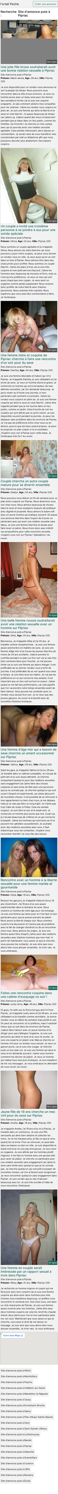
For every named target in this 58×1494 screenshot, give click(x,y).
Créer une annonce (45, 4)
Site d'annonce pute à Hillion (16, 1370)
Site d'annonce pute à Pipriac (16, 1446)
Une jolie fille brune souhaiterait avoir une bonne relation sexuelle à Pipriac (28, 68)
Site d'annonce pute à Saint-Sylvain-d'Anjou (24, 1428)
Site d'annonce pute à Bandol (16, 1440)
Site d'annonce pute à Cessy (16, 1399)
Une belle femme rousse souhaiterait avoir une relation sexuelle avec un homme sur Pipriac (28, 624)
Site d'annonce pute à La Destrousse (20, 1434)
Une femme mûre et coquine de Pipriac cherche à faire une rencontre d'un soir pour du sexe (28, 358)
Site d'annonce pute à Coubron (17, 1463)
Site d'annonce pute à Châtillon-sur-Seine (23, 1388)
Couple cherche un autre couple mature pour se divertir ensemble (25, 483)
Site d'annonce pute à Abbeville (17, 1451)
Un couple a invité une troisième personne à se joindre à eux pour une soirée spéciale (28, 229)
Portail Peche (9, 4)
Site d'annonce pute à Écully (15, 1480)
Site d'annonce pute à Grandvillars (19, 1457)
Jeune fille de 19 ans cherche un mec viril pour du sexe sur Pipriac (28, 1113)
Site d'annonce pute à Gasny (16, 1411)
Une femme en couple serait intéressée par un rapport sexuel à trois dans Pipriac (26, 1271)
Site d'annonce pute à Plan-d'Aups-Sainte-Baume (27, 1417)
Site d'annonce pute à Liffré (15, 1469)
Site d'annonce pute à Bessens (17, 1475)
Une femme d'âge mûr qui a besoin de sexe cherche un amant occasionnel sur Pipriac (29, 753)
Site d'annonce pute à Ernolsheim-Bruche (23, 1405)
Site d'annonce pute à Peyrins (16, 1382)
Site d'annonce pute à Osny (15, 1422)
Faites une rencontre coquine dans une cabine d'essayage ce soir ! (26, 995)
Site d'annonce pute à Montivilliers (19, 1376)
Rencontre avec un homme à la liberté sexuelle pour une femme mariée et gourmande (29, 883)
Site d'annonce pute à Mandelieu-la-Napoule (24, 1393)
